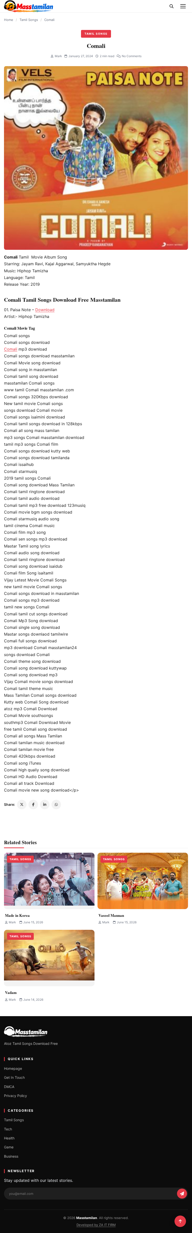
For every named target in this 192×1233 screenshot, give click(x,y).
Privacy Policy (15, 1096)
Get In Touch (14, 1077)
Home (8, 20)
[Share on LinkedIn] (45, 804)
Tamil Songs (29, 20)
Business (11, 1156)
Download (44, 309)
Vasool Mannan (111, 915)
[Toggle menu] (183, 6)
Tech (8, 1129)
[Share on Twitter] (21, 804)
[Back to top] (180, 1221)
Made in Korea (17, 915)
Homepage (13, 1068)
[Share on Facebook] (33, 804)
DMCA (9, 1087)
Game (9, 1147)
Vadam (11, 992)
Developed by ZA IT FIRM (96, 1225)
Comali (10, 349)
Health (9, 1138)
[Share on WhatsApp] (56, 804)
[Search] (171, 6)
